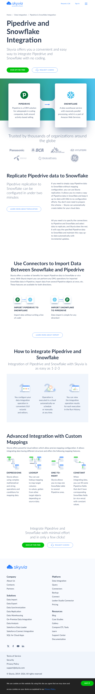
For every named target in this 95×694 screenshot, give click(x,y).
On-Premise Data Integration (19, 619)
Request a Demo (47, 70)
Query (55, 585)
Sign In (77, 3)
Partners (10, 589)
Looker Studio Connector (63, 601)
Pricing (55, 605)
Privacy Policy (13, 664)
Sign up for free (33, 545)
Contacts (11, 585)
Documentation (59, 639)
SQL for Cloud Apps (15, 635)
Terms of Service (14, 656)
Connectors (57, 589)
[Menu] (86, 3)
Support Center (59, 635)
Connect (55, 597)
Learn (54, 631)
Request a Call (65, 3)
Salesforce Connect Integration (20, 631)
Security (10, 660)
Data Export (12, 604)
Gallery (55, 623)
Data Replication (14, 612)
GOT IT (87, 683)
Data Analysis (12, 623)
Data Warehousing (15, 615)
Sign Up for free (17, 70)
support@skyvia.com (16, 668)
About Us (11, 581)
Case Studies (57, 619)
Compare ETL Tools (60, 627)
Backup (55, 593)
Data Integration (20, 15)
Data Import (12, 600)
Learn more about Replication (24, 209)
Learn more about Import (47, 335)
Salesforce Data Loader (17, 627)
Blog (54, 615)
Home (9, 15)
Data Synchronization (16, 608)
